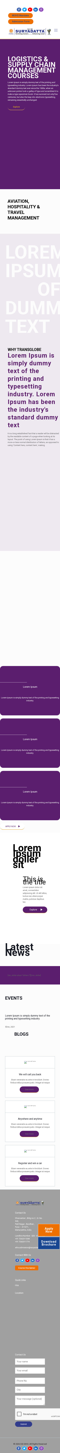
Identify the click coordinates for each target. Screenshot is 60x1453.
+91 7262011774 (40, 2)
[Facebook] (19, 9)
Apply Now (49, 1230)
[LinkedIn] (35, 9)
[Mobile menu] (55, 30)
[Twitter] (24, 9)
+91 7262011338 (21, 2)
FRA (17, 1285)
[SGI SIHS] (30, 31)
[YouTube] (30, 9)
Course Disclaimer (26, 1268)
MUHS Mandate (20, 15)
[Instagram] (41, 9)
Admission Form (21, 21)
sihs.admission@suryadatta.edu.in (30, 1247)
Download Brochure (48, 1243)
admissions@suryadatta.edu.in (31, 5)
